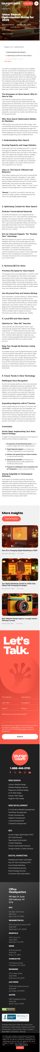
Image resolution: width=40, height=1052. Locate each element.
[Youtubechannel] (30, 772)
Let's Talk (28, 3)
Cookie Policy (9, 1045)
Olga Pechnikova (8, 25)
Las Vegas (13, 982)
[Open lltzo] (36, 3)
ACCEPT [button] (20, 1047)
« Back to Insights (7, 34)
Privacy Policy (16, 727)
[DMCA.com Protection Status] (8, 1010)
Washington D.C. (16, 920)
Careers (30, 1029)
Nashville (13, 933)
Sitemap (23, 1032)
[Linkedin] (20, 772)
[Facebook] (10, 772)
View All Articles (11, 519)
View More (7, 61)
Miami (11, 946)
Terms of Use (17, 1029)
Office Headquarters (17, 890)
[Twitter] (15, 772)
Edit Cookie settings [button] (21, 1045)
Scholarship (15, 1032)
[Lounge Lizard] (10, 3)
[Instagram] (25, 772)
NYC (10, 908)
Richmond (13, 969)
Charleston (14, 959)
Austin (12, 995)
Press (25, 1029)
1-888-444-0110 (20, 768)
